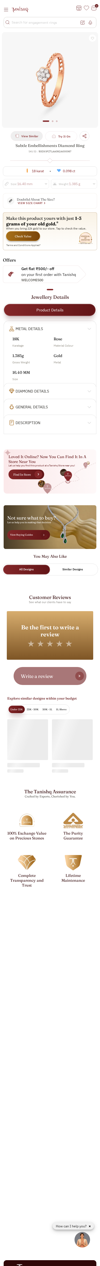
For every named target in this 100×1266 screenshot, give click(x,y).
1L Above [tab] (61, 709)
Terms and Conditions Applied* (23, 245)
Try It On (64, 136)
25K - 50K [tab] (33, 709)
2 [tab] (52, 123)
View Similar (29, 136)
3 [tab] (56, 123)
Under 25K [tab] (16, 709)
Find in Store (22, 474)
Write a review (37, 676)
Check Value (23, 236)
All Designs (26, 569)
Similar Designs (72, 569)
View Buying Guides (21, 534)
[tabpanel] (50, 80)
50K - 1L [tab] (47, 709)
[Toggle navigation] (7, 9)
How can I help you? (71, 1226)
